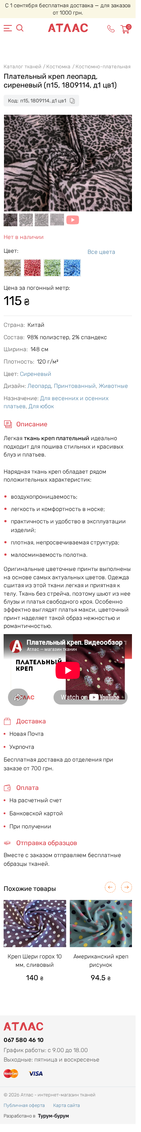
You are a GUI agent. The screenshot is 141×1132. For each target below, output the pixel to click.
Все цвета (101, 251)
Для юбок (41, 406)
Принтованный (75, 385)
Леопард (39, 385)
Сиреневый (35, 373)
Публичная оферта (24, 1105)
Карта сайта (66, 1105)
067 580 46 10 (24, 1039)
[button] (110, 887)
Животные (113, 385)
